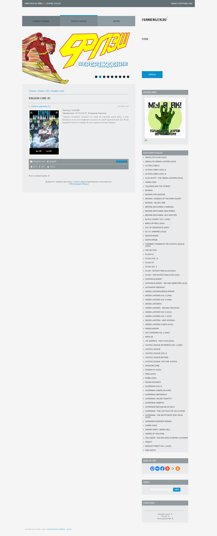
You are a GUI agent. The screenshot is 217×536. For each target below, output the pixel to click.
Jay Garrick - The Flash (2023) (159, 341)
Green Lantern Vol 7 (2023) (158, 316)
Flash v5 (149, 263)
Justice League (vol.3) (156, 353)
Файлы (41, 91)
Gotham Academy (153, 279)
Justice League (152, 349)
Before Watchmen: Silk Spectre (161, 215)
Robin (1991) (151, 378)
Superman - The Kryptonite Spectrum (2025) (164, 416)
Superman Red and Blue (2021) (160, 407)
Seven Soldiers (153, 382)
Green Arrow (152, 329)
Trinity (148, 442)
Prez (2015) (150, 374)
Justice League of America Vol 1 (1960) (164, 345)
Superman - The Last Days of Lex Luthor (165, 411)
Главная (174, 4)
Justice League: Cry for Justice (161, 362)
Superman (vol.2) (153, 386)
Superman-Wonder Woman (158, 421)
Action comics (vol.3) (155, 174)
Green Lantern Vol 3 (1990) (158, 300)
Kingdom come (57, 91)
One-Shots (150, 450)
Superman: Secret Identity (158, 399)
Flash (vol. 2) (151, 258)
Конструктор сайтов (56, 529)
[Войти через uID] (152, 468)
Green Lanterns (153, 304)
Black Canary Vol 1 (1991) (157, 219)
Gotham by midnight (155, 287)
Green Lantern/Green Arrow (159, 291)
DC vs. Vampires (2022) (155, 232)
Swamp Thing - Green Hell (158, 430)
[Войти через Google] (172, 468)
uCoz (69, 529)
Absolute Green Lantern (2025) (160, 162)
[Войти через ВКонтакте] (157, 468)
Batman (148, 190)
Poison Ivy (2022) (153, 370)
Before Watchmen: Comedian (159, 207)
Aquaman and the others (157, 186)
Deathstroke (151, 236)
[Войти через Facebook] (162, 468)
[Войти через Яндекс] (167, 468)
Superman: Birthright (156, 395)
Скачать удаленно (39, 106)
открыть (152, 74)
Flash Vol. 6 (151, 267)
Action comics (152, 166)
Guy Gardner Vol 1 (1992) (157, 333)
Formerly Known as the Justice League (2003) (164, 245)
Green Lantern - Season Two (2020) (162, 308)
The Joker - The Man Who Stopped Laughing (166, 438)
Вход (190, 4)
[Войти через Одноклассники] (178, 468)
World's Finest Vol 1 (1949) (158, 446)
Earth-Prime (151, 240)
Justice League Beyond (156, 357)
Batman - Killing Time (155, 203)
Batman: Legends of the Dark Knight (163, 199)
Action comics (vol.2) (155, 170)
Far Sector (150, 250)
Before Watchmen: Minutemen (160, 211)
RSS (44, 4)
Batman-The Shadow (155, 195)
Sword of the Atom (154, 434)
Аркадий (52, 161)
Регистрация (182, 4)
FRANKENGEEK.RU (154, 20)
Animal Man (150, 182)
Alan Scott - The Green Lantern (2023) (164, 178)
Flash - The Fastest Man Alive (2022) (162, 275)
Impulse (149, 337)
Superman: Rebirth (154, 403)
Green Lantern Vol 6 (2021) (158, 312)
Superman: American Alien (158, 390)
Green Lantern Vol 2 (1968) (158, 296)
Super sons (151, 425)
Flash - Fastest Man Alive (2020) (160, 271)
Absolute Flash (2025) (156, 157)
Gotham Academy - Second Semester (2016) (166, 283)
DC (47, 91)
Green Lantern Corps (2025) (159, 324)
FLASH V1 (149, 254)
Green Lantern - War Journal (160, 320)
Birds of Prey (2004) (155, 223)
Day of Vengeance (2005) (157, 228)
